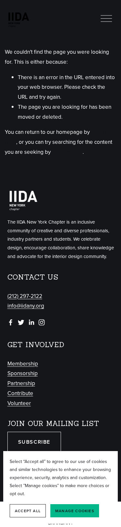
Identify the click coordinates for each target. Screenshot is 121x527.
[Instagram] (41, 322)
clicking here (67, 152)
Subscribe (34, 442)
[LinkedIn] (31, 322)
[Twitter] (21, 322)
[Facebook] (10, 322)
